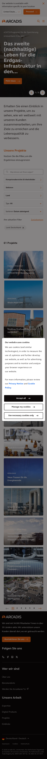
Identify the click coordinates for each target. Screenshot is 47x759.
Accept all (21, 398)
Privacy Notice (16, 384)
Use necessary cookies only (21, 416)
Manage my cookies (21, 407)
